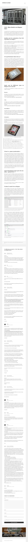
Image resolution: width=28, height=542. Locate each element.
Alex (9, 242)
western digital (16, 242)
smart (13, 242)
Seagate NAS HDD (18, 105)
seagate (19, 242)
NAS (11, 242)
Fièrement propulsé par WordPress (8, 540)
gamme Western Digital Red (11, 105)
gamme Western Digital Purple (11, 114)
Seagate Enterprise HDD (19, 122)
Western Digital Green (15, 141)
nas (22, 242)
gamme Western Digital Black (11, 122)
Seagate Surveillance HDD (19, 114)
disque (21, 242)
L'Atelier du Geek (6, 2)
